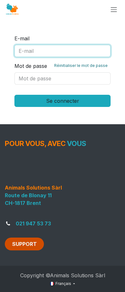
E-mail (21, 38)
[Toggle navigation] (113, 9)
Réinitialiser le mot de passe (81, 65)
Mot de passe (61, 66)
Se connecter (62, 101)
